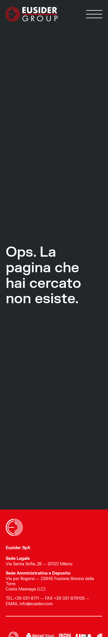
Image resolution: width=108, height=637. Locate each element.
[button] (94, 14)
